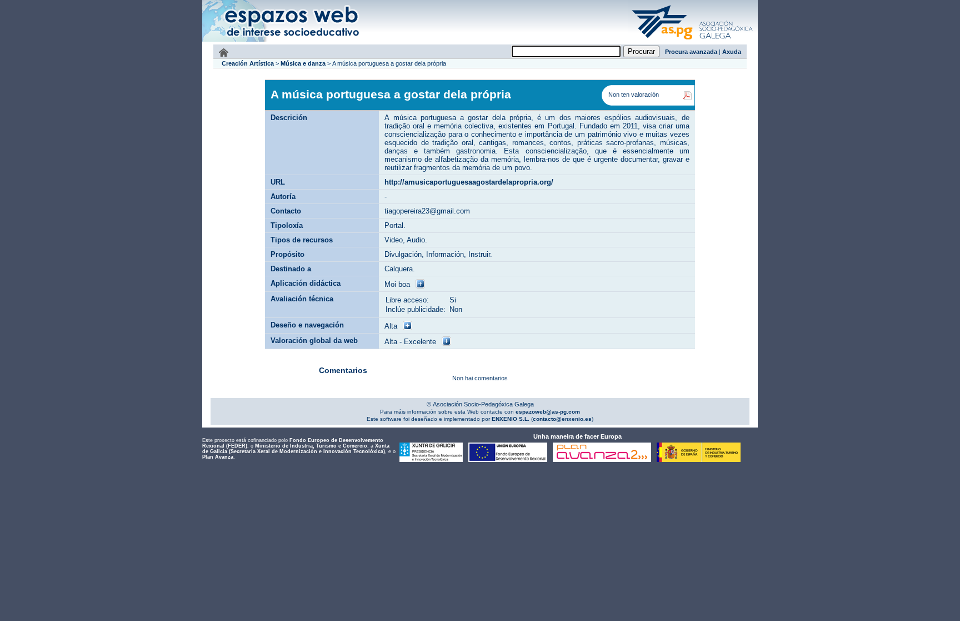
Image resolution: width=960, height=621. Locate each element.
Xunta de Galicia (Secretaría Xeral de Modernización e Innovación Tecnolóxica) (295, 448)
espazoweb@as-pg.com (547, 412)
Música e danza (303, 63)
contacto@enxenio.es (562, 419)
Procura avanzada (691, 51)
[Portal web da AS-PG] (693, 40)
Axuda (731, 51)
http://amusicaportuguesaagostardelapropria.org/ (468, 182)
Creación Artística (248, 63)
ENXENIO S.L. (509, 419)
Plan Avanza (217, 457)
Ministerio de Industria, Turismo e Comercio (311, 446)
